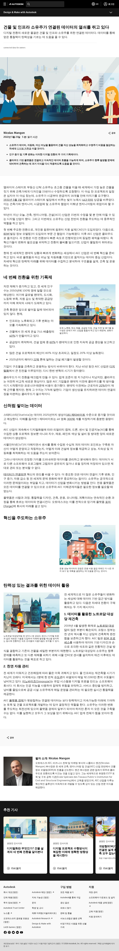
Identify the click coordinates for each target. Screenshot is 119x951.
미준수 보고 (33, 943)
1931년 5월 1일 (12, 200)
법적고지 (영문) (54, 943)
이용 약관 (43, 943)
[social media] (13, 932)
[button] (14, 868)
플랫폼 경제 (16, 700)
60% (52, 342)
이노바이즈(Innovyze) (36, 681)
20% (102, 385)
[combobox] (45, 4)
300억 (71, 419)
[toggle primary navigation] (6, 4)
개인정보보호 (8, 943)
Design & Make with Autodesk (19, 12)
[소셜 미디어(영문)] (13, 932)
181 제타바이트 (75, 415)
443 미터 (87, 200)
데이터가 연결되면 (14, 474)
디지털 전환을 (24, 148)
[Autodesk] (16, 4)
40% (12, 336)
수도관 (58, 677)
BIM (6, 234)
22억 (36, 359)
